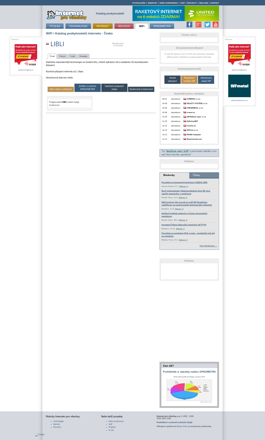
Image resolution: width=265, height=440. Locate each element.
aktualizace (175, 99)
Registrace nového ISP (189, 79)
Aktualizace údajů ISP (206, 79)
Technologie (58, 421)
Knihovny (152, 3)
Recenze (57, 427)
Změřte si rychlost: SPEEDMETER (87, 87)
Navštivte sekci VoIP (177, 151)
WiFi (49, 33)
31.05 (164, 117)
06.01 (164, 99)
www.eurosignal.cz (25, 70)
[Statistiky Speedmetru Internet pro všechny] (189, 403)
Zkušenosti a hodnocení (141, 89)
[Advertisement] (189, 271)
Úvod (52, 56)
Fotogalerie (138, 3)
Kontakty (83, 56)
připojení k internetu (67, 14)
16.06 (164, 103)
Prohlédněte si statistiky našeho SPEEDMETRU (189, 371)
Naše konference (169, 3)
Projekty (192, 3)
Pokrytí (62, 56)
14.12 (164, 126)
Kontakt (215, 3)
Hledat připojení (172, 79)
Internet (56, 424)
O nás (111, 430)
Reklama (203, 3)
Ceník (72, 56)
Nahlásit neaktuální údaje (114, 87)
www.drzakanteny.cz (239, 100)
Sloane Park (181, 426)
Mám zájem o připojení (61, 89)
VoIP (182, 3)
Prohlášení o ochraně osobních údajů (174, 422)
